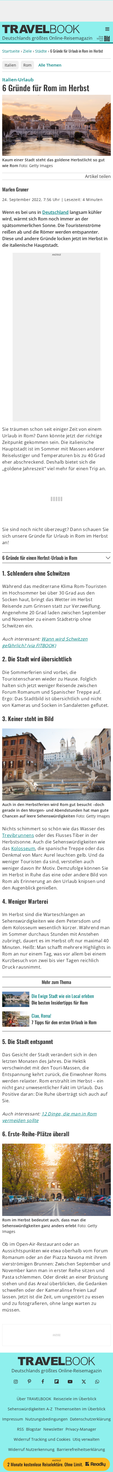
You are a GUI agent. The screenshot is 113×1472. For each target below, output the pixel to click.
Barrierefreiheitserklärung (81, 1449)
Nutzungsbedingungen (46, 1419)
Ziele (27, 51)
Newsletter (53, 1429)
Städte (41, 51)
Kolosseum (23, 848)
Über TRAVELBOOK (34, 1398)
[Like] (81, 176)
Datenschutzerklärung (90, 1419)
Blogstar (33, 1429)
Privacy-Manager (81, 1429)
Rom (27, 65)
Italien (10, 65)
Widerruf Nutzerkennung (31, 1449)
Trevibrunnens (18, 835)
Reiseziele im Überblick (74, 1398)
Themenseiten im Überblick (80, 1408)
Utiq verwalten (86, 1439)
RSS (20, 1429)
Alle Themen (49, 65)
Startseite (11, 51)
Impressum (12, 1419)
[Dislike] (74, 176)
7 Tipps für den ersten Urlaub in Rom (64, 1022)
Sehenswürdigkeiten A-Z (30, 1408)
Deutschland (55, 212)
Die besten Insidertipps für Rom (60, 1002)
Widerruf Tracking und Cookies (42, 1439)
